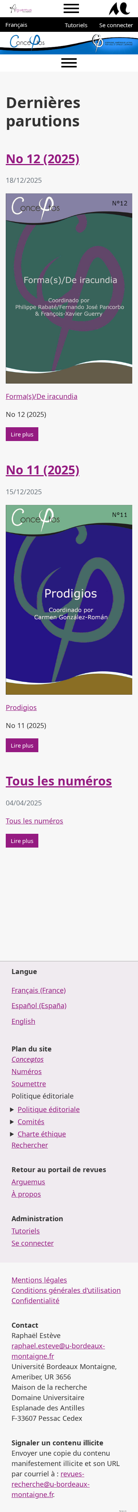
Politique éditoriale (49, 1109)
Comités (31, 1121)
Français (20, 24)
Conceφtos (28, 1059)
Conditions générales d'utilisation (66, 1290)
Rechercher (30, 1145)
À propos (26, 1194)
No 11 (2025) (42, 469)
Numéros (27, 1071)
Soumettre (29, 1083)
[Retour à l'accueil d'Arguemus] (20, 9)
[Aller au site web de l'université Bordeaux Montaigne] (119, 9)
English (23, 1021)
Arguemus (28, 1181)
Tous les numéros (59, 780)
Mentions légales (39, 1279)
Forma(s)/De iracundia (41, 396)
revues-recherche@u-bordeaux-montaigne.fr (51, 1484)
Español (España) (39, 1005)
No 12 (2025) (42, 158)
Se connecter (116, 25)
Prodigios (21, 707)
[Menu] (71, 8)
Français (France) (39, 990)
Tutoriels (76, 25)
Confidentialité (35, 1300)
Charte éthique (42, 1133)
